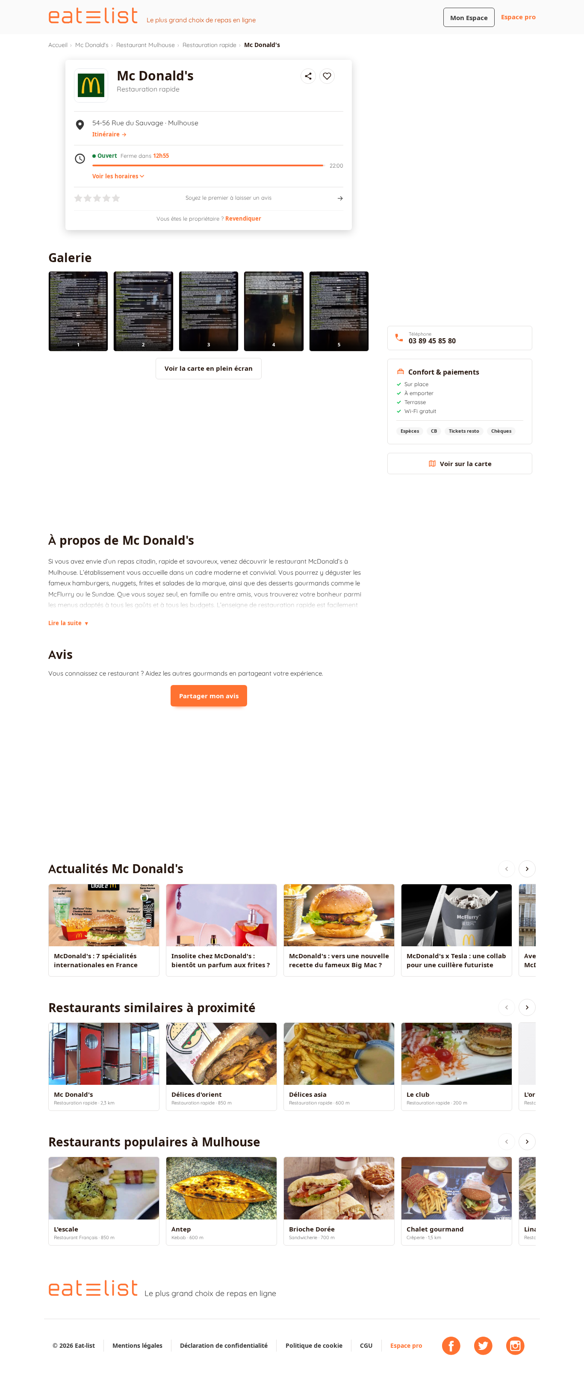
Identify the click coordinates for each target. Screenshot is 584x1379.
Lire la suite (68, 623)
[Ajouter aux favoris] (327, 76)
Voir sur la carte (466, 464)
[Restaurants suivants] (527, 1007)
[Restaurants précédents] (506, 1007)
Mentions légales (137, 1345)
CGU (366, 1345)
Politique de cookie (314, 1345)
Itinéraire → (109, 134)
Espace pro (518, 17)
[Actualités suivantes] (527, 868)
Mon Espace (469, 18)
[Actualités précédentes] (506, 868)
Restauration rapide (209, 45)
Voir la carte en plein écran (209, 368)
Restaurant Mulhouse (145, 45)
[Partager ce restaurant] (308, 76)
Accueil (58, 45)
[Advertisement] (208, 456)
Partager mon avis (209, 696)
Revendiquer (243, 218)
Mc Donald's (92, 45)
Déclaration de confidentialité (224, 1345)
